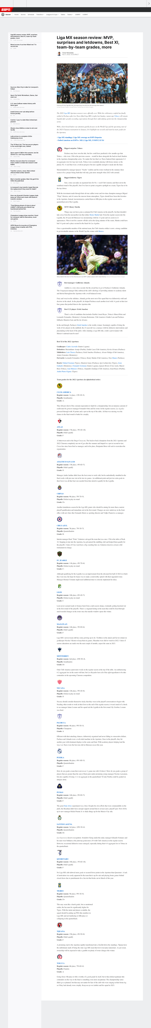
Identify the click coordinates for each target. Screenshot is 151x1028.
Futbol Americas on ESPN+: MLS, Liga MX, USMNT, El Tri (81, 140)
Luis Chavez (70, 352)
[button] (144, 9)
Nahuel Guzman (68, 363)
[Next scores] (149, 3)
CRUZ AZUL (62, 525)
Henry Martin (94, 215)
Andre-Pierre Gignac (64, 371)
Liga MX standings (65, 137)
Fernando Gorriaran (79, 366)
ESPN (5, 9)
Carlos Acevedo (71, 346)
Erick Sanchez (82, 325)
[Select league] (6, 3)
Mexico (101, 231)
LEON (59, 592)
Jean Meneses (72, 368)
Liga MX (67, 113)
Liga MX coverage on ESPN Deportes (88, 137)
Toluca (116, 116)
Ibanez (114, 358)
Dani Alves (68, 806)
